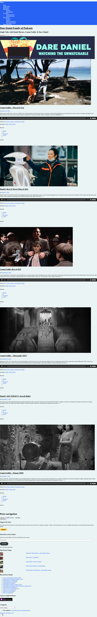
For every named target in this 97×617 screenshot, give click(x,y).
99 (16, 517)
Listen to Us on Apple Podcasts (10, 588)
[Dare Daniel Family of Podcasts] (47, 58)
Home (4, 5)
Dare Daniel (6, 9)
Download (17, 121)
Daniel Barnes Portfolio (8, 583)
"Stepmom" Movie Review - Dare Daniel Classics (38, 553)
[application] (48, 118)
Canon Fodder (6, 6)
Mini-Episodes (9, 12)
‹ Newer (2, 517)
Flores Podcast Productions (9, 587)
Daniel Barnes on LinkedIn (9, 581)
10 (13, 517)
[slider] (94, 118)
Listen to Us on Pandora (9, 590)
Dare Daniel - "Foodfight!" (32, 557)
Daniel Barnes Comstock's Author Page (12, 579)
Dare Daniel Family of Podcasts (16, 28)
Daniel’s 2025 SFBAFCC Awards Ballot (15, 396)
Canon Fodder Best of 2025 (10, 269)
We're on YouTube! (7, 592)
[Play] (2, 118)
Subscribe (4, 543)
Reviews (8, 18)
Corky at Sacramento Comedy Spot (11, 577)
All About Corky (10, 14)
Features (8, 20)
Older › (18, 517)
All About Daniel (10, 16)
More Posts (3, 519)
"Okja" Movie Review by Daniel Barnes (35, 566)
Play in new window (9, 121)
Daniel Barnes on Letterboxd (10, 580)
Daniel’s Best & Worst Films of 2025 (14, 189)
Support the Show (7, 24)
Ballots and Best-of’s (11, 21)
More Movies (6, 17)
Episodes (8, 10)
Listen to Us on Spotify (8, 591)
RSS (14, 124)
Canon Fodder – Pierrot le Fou (12, 108)
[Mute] (91, 118)
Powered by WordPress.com (7, 613)
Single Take (6, 8)
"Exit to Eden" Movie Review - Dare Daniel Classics (38, 570)
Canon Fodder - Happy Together (33, 561)
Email (11, 124)
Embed (22, 121)
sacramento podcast (25, 610)
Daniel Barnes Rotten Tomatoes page (12, 584)
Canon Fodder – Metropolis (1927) (13, 356)
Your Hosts (5, 13)
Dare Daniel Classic (11, 23)
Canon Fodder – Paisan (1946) (11, 473)
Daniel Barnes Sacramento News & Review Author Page (16, 586)
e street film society (15, 610)
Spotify (7, 124)
